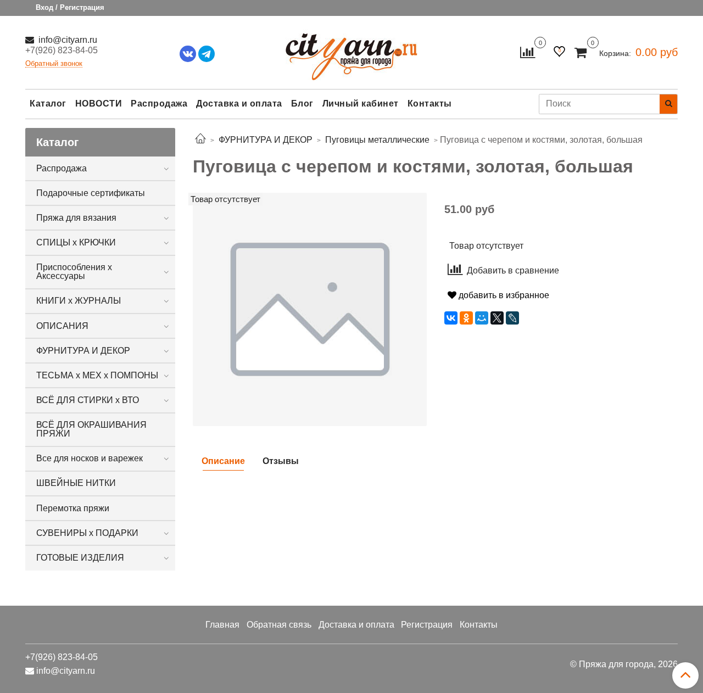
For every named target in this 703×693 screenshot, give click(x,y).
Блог (302, 103)
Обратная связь (279, 624)
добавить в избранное (502, 295)
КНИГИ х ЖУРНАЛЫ (78, 300)
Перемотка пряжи (72, 508)
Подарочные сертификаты (90, 193)
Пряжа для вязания (76, 217)
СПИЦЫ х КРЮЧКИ (76, 242)
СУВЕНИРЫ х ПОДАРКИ (87, 533)
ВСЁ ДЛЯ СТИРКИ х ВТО (87, 400)
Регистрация (427, 624)
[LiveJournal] (512, 318)
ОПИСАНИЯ (62, 326)
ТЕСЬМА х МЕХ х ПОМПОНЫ (97, 375)
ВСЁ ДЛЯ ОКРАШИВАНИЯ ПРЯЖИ (91, 429)
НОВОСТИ (98, 103)
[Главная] (200, 139)
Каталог (48, 103)
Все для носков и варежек (89, 458)
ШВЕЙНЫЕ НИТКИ (76, 483)
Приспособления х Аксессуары (74, 271)
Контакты (430, 103)
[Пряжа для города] (351, 49)
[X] (497, 318)
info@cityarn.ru (66, 39)
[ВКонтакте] (450, 318)
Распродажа (159, 103)
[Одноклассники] (466, 318)
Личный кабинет (360, 103)
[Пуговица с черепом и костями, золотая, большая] (310, 309)
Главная (222, 624)
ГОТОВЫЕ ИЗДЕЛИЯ (80, 557)
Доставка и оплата (239, 103)
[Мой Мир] (481, 318)
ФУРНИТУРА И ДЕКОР (83, 350)
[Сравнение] (527, 52)
